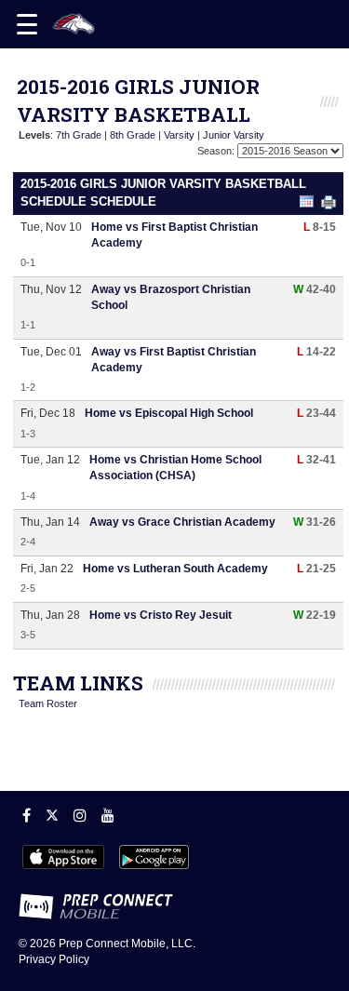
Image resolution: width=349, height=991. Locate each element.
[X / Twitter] (52, 815)
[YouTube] (108, 815)
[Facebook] (26, 815)
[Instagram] (80, 815)
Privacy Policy (54, 959)
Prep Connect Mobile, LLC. (127, 943)
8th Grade (132, 135)
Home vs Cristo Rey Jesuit (160, 615)
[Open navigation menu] (27, 24)
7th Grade (78, 135)
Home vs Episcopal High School (169, 413)
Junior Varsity (233, 135)
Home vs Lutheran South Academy (175, 568)
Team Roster (48, 703)
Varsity (179, 135)
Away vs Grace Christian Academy (182, 522)
